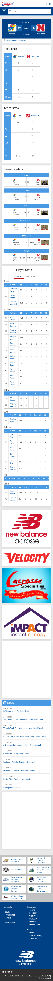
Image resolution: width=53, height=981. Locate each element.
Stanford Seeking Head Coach (16, 754)
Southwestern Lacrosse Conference (16, 889)
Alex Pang (12, 377)
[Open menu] (4, 11)
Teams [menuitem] (32, 910)
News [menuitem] (31, 932)
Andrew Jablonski (13, 405)
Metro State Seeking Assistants (17, 779)
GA (6, 129)
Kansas (21, 56)
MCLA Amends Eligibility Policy (17, 711)
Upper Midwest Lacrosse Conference (42, 889)
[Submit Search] (10, 11)
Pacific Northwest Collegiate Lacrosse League (44, 870)
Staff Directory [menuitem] (35, 935)
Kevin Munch (12, 455)
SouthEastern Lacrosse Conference (41, 879)
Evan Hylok (12, 449)
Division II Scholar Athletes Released (19, 771)
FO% (7, 143)
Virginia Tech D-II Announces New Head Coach (23, 728)
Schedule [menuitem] (8, 907)
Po (36, 285)
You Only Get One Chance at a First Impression (23, 720)
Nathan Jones (12, 357)
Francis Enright (12, 296)
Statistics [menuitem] (33, 916)
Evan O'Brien (12, 318)
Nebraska (35, 56)
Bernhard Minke (13, 337)
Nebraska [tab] (30, 276)
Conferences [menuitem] (9, 923)
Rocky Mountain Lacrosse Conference (16, 879)
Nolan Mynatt (12, 351)
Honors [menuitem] (32, 922)
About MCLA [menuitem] (34, 938)
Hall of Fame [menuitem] (34, 925)
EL (21, 285)
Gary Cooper (12, 398)
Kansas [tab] (19, 276)
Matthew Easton (13, 290)
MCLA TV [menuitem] (33, 919)
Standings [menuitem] (10, 915)
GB (6, 136)
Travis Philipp (12, 370)
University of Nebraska (16, 40)
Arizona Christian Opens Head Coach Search (22, 745)
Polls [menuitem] (8, 918)
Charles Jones (13, 420)
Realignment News (11, 787)
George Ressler (13, 468)
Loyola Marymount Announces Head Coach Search (24, 737)
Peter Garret (12, 383)
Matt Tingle (12, 436)
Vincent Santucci (13, 324)
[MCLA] (8, 4)
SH (41, 285)
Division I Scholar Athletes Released (19, 762)
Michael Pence (13, 499)
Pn (49, 478)
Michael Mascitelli (13, 303)
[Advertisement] (26, 669)
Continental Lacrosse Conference (41, 860)
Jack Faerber (13, 344)
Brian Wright (12, 492)
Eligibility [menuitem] (33, 913)
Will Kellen (12, 442)
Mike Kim (11, 462)
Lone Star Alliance (17, 870)
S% (6, 156)
